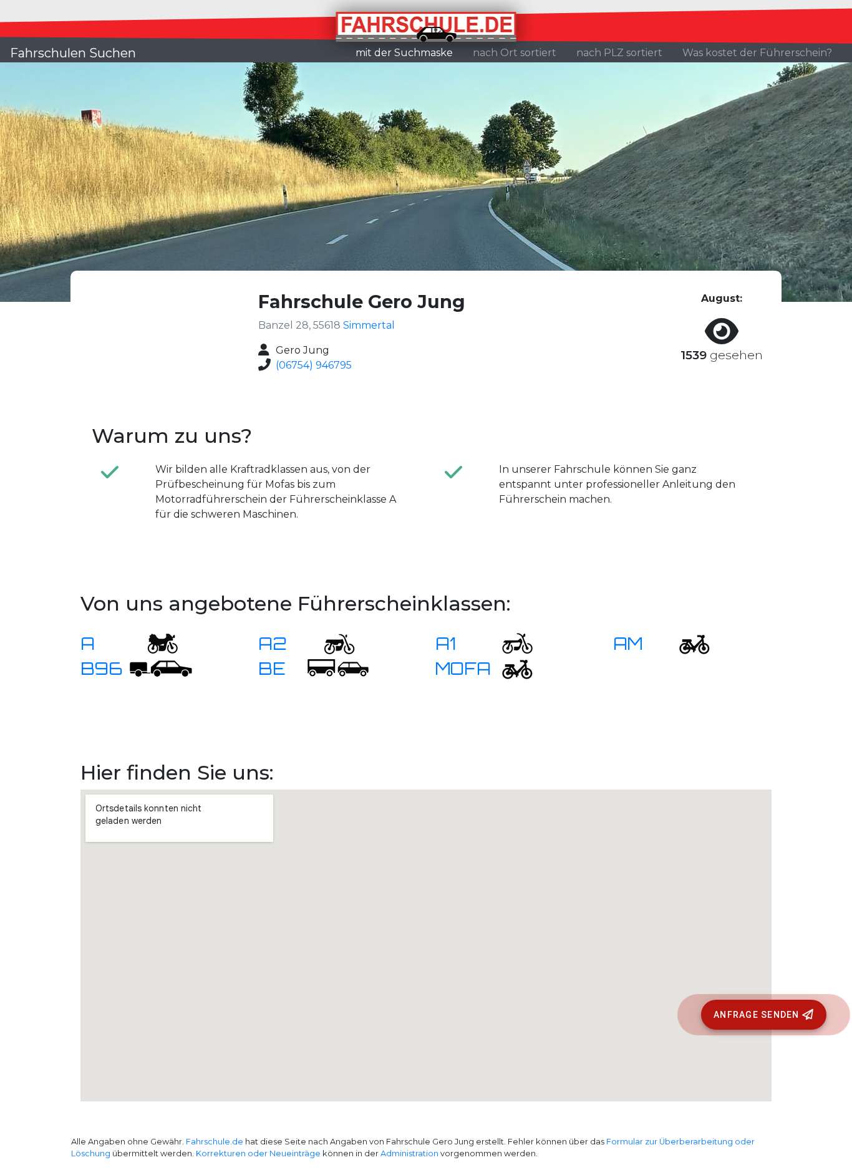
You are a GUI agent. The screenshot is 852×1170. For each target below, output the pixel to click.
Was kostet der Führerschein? (757, 53)
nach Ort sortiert (514, 53)
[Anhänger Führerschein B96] (161, 668)
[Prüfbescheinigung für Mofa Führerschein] (510, 668)
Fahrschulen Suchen (73, 53)
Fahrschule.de (214, 1141)
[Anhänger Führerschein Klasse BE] (338, 668)
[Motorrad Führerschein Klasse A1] (510, 643)
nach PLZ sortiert (619, 53)
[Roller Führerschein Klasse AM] (687, 643)
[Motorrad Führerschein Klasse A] (155, 643)
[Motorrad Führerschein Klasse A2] (332, 643)
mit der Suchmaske (409, 52)
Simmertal (369, 325)
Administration (409, 1153)
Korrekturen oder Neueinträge (258, 1153)
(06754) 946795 (314, 365)
